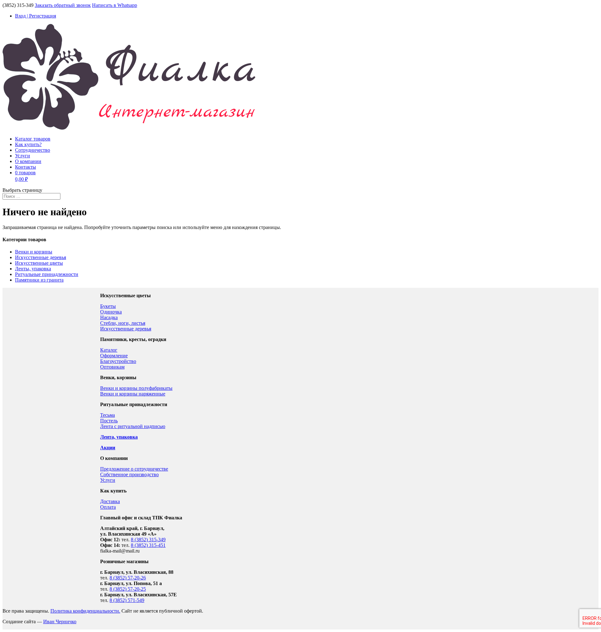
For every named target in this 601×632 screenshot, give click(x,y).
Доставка (110, 501)
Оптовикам (112, 367)
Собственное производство (129, 474)
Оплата (108, 507)
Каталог (108, 350)
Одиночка (111, 311)
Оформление (114, 355)
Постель (109, 420)
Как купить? (28, 144)
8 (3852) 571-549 (127, 600)
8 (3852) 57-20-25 (128, 589)
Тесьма (107, 415)
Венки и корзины (33, 251)
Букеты (108, 306)
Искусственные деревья (40, 257)
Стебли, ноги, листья (122, 323)
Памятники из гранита (39, 280)
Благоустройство (118, 361)
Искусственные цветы (39, 263)
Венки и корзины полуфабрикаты (136, 388)
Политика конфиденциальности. (85, 611)
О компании (28, 161)
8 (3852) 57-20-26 (128, 577)
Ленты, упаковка (33, 268)
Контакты (25, 167)
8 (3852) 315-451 (148, 545)
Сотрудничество (32, 150)
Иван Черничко (59, 621)
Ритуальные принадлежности (46, 274)
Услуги (22, 155)
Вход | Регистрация (35, 15)
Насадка (109, 317)
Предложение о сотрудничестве (134, 468)
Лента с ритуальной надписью (132, 426)
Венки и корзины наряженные (132, 393)
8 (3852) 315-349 (148, 539)
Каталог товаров (32, 138)
